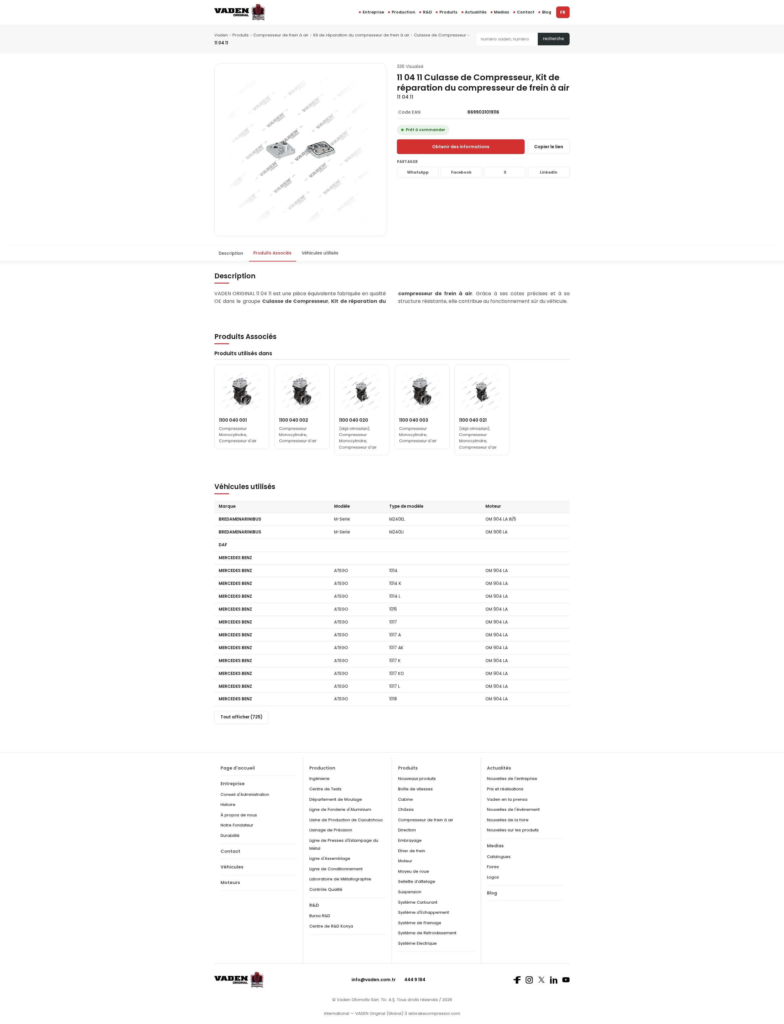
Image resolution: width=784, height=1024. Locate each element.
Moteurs (230, 882)
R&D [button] (427, 12)
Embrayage (410, 840)
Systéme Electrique (417, 943)
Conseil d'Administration (245, 794)
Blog (546, 12)
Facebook (461, 172)
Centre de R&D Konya (331, 926)
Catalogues (499, 857)
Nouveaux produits (417, 778)
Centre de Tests (325, 789)
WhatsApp (418, 172)
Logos (493, 877)
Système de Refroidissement (427, 933)
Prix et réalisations (505, 789)
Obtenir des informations (460, 147)
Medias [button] (501, 12)
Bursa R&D (319, 916)
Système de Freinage (419, 923)
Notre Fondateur (237, 825)
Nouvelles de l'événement (513, 809)
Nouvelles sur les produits (513, 830)
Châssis (406, 809)
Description (231, 253)
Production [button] (403, 12)
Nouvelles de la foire (508, 820)
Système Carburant (417, 902)
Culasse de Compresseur (440, 35)
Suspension (409, 892)
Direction (407, 830)
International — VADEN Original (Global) (363, 1013)
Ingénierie (319, 778)
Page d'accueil (238, 768)
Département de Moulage (335, 799)
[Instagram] (529, 980)
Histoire (228, 805)
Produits (448, 12)
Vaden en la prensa (507, 799)
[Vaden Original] (239, 12)
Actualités (475, 12)
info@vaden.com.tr (374, 980)
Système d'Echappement (423, 912)
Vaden (221, 35)
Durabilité (230, 835)
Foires (493, 867)
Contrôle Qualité (325, 889)
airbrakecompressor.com (433, 1013)
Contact (525, 12)
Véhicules (232, 867)
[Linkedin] (553, 980)
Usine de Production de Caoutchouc (346, 820)
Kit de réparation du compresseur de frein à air (361, 35)
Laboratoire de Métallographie (340, 879)
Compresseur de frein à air (280, 35)
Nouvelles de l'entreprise (512, 778)
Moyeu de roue (413, 871)
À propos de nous (239, 815)
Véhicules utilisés (320, 253)
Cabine (405, 799)
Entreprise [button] (373, 12)
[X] (541, 980)
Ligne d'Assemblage (329, 858)
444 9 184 (414, 980)
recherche (553, 39)
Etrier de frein (411, 851)
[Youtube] (566, 979)
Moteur (405, 861)
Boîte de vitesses (415, 789)
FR (562, 12)
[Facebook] (517, 980)
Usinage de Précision (330, 830)
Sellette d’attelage (416, 881)
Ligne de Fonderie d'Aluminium (340, 809)
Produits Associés (272, 253)
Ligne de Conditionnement (336, 869)
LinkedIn (548, 172)
